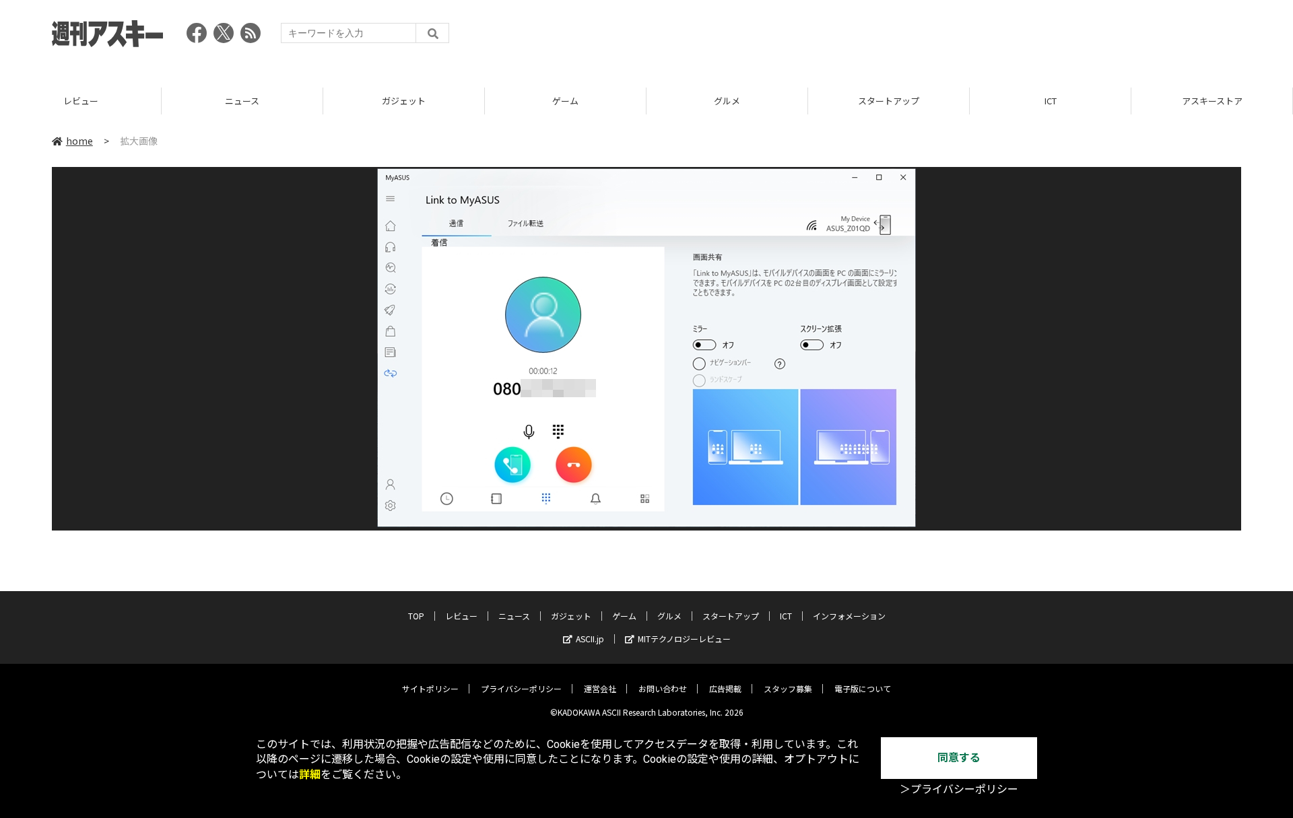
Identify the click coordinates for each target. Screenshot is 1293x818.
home (79, 140)
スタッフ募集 (788, 688)
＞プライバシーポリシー (959, 789)
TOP (416, 615)
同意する (959, 757)
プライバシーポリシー (521, 688)
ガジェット (404, 100)
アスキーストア (1212, 100)
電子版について (862, 688)
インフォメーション (849, 615)
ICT (1051, 100)
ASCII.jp (590, 638)
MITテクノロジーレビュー (684, 638)
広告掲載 (725, 688)
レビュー (80, 100)
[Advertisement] (996, 37)
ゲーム (565, 100)
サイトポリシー (430, 688)
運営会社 (600, 688)
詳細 (310, 774)
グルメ (727, 100)
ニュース (242, 100)
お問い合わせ (662, 688)
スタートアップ (888, 100)
